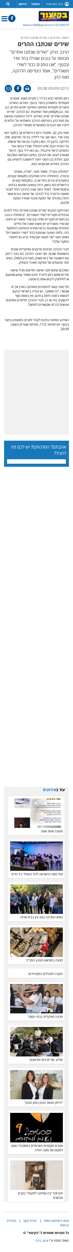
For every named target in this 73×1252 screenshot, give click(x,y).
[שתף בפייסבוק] (17, 88)
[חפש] (8, 3)
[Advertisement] (36, 392)
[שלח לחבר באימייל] (8, 88)
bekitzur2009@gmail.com (38, 25)
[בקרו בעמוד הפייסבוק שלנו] (12, 18)
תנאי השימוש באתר (56, 1220)
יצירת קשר (30, 1220)
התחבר (35, 4)
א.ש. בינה (41, 1240)
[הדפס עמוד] (27, 88)
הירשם (23, 4)
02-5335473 (62, 25)
